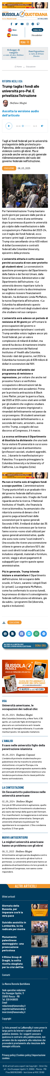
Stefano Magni (18, 103)
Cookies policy (24, 1055)
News (14, 29)
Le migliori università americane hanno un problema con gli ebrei (23, 843)
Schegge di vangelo (13, 51)
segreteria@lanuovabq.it (14, 1008)
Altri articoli (26, 885)
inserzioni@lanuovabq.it (13, 1012)
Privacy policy (8, 1055)
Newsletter (37, 35)
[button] (25, 42)
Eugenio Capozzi (25, 755)
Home (19, 66)
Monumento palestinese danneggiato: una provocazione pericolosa (13, 943)
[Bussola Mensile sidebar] (25, 676)
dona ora (37, 30)
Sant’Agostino (36, 51)
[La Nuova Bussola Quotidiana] (25, 14)
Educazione (30, 66)
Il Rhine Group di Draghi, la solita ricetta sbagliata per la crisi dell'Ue (12, 962)
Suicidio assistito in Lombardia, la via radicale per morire (14, 926)
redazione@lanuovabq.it (14, 1005)
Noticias (15, 35)
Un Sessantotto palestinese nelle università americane (24, 793)
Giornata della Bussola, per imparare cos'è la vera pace (12, 910)
